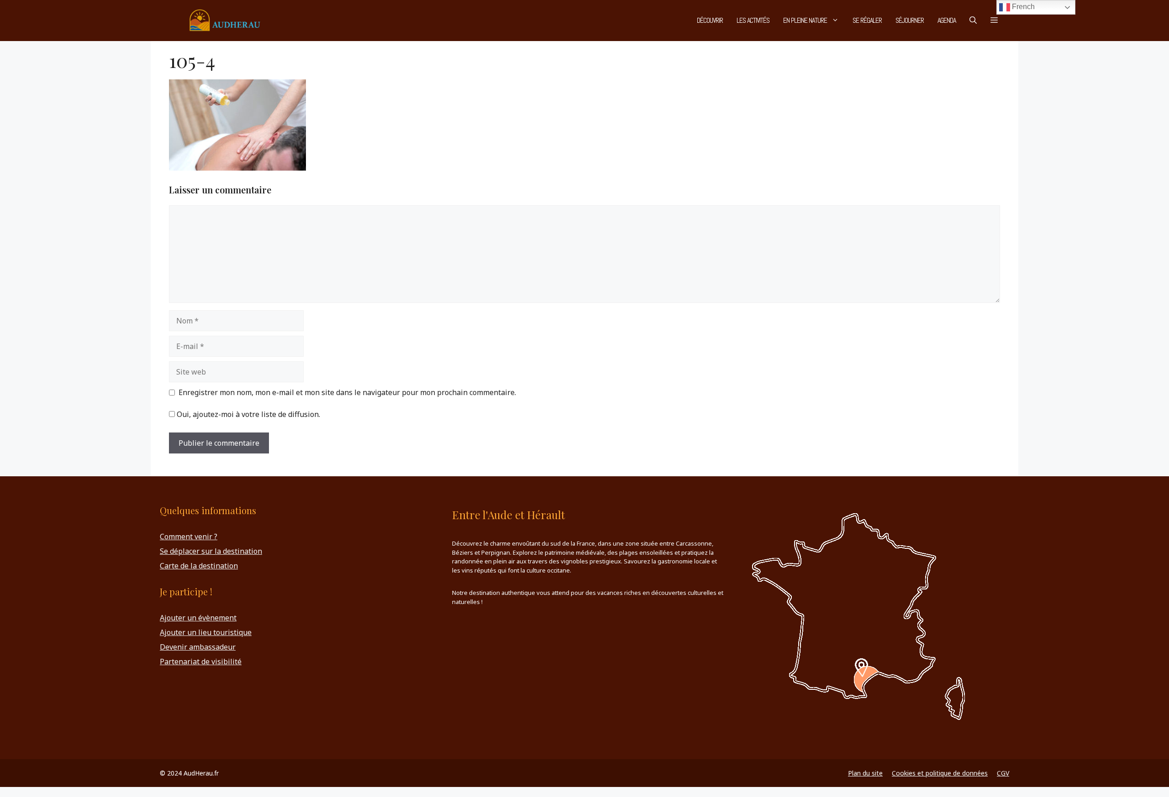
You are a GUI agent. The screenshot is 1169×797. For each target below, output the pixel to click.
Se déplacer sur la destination (211, 551)
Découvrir (710, 20)
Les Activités (753, 20)
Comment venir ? (188, 536)
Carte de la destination (199, 566)
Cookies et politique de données (940, 773)
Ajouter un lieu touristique (206, 632)
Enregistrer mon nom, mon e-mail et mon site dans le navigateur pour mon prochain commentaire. (347, 392)
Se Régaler (867, 20)
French (1022, 6)
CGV (1003, 773)
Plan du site (865, 773)
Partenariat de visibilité (201, 661)
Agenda (946, 20)
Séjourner (909, 20)
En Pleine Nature (805, 20)
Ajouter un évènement (198, 618)
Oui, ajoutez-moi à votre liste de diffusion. (247, 414)
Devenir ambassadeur (198, 647)
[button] (973, 20)
